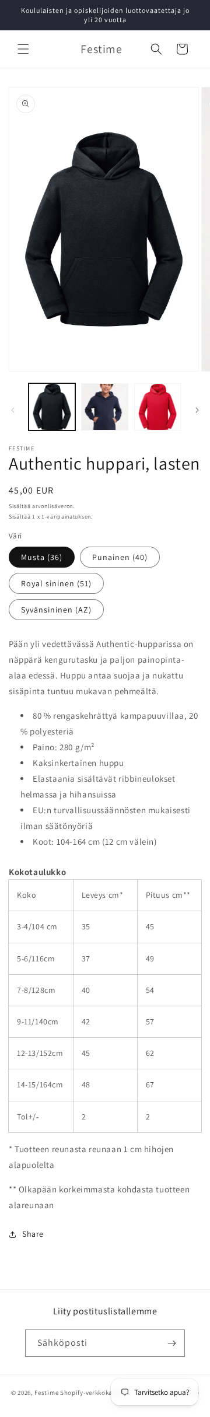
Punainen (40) (120, 557)
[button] (23, 49)
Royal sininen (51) (56, 583)
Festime (46, 1392)
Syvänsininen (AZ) (56, 609)
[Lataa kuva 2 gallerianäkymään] (104, 406)
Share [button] (33, 1234)
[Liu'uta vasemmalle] (13, 410)
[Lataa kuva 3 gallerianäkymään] (157, 406)
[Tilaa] (171, 1343)
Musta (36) (41, 557)
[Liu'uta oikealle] (197, 410)
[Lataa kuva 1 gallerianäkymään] (52, 406)
